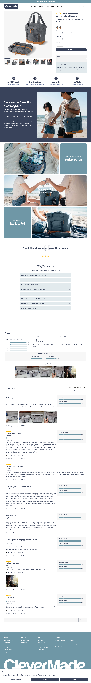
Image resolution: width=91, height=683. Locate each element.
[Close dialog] (88, 645)
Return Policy (41, 642)
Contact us (23, 637)
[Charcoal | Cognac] (60, 27)
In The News (7, 645)
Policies (40, 637)
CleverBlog (7, 642)
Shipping (40, 640)
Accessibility (41, 649)
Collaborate (24, 645)
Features (58, 56)
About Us (6, 637)
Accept (45, 679)
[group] (45, 1)
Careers (6, 647)
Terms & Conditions (43, 647)
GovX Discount (8, 649)
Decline (74, 679)
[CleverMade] (11, 6)
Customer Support (25, 640)
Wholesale (24, 642)
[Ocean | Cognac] (57, 27)
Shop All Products (8, 652)
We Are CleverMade (9, 640)
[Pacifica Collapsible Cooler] (7, 61)
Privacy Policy (52, 675)
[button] (79, 6)
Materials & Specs (60, 60)
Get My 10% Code (57, 667)
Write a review (73, 13)
